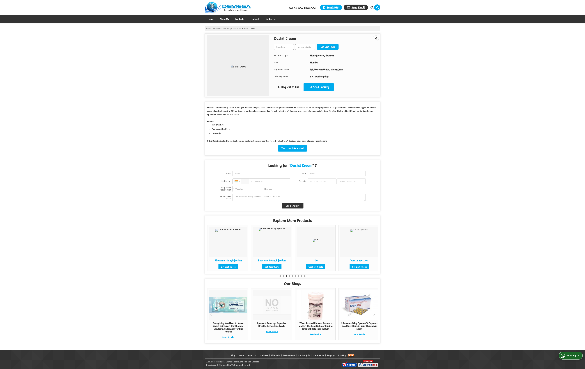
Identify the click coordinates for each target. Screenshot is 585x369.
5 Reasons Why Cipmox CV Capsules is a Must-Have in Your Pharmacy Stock (338, 326)
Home (210, 19)
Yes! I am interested (292, 148)
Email (304, 173)
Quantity (302, 181)
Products (239, 19)
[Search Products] (372, 7)
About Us (224, 19)
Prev (211, 314)
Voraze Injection (331, 260)
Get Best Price (328, 46)
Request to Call (290, 87)
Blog (233, 355)
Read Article (251, 331)
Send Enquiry (320, 87)
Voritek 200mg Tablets (375, 260)
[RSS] (351, 355)
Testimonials (289, 355)
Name (228, 173)
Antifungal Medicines (232, 28)
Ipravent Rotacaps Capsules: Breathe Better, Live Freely (251, 324)
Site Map (342, 355)
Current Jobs (304, 355)
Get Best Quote (244, 266)
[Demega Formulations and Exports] (228, 7)
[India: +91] (236, 181)
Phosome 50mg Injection (244, 260)
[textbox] (305, 47)
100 (288, 260)
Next (373, 314)
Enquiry (331, 355)
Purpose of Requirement (225, 189)
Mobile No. (226, 181)
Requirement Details (225, 197)
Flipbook (255, 19)
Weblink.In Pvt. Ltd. (240, 365)
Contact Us (271, 19)
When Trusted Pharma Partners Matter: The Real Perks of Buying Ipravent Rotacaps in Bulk (295, 326)
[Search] (377, 7)
